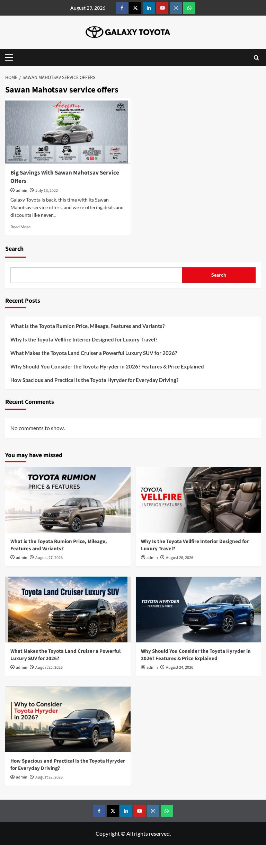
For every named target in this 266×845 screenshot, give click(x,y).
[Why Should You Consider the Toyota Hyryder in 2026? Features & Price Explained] (198, 609)
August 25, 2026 (49, 667)
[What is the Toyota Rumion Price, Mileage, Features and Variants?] (68, 500)
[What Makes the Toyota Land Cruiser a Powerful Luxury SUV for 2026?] (68, 609)
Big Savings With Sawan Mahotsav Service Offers (64, 177)
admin (21, 191)
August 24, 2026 (179, 667)
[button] (10, 57)
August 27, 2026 (49, 558)
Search (14, 248)
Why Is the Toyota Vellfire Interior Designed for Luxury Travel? (84, 339)
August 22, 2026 (49, 777)
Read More (20, 226)
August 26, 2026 (179, 558)
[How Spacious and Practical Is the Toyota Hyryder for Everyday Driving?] (68, 719)
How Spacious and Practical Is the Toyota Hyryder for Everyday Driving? (94, 380)
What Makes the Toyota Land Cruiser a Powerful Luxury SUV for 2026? (94, 353)
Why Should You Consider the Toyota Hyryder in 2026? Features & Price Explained (107, 366)
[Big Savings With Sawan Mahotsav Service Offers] (68, 131)
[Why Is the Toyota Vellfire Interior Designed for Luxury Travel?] (198, 500)
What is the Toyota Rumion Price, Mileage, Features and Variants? (87, 326)
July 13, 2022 (46, 191)
